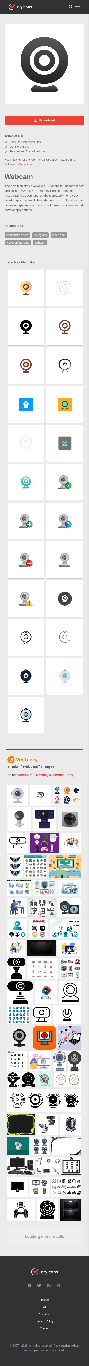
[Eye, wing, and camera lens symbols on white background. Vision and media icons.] (15, 866)
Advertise (45, 1314)
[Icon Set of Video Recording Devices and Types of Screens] (70, 968)
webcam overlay (32, 775)
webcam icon (61, 775)
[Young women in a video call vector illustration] (40, 1061)
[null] (17, 795)
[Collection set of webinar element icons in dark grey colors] (42, 907)
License (44, 1299)
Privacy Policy (44, 1321)
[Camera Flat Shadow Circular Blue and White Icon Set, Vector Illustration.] (18, 1014)
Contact (44, 1328)
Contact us (25, 164)
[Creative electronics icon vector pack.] (42, 968)
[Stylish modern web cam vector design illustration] (69, 819)
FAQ (44, 1307)
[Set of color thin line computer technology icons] (35, 866)
